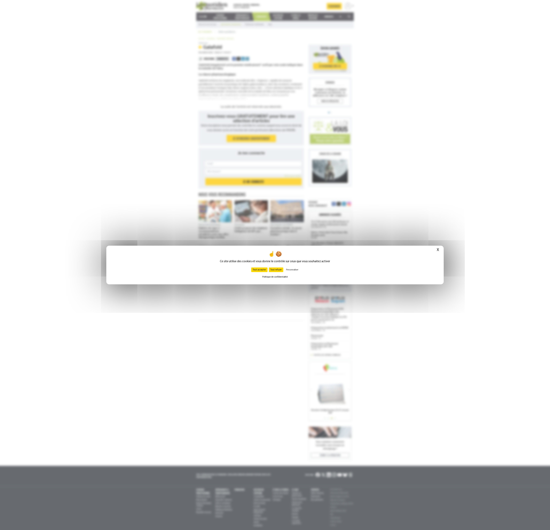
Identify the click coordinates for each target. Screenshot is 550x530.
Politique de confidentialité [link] (275, 277)
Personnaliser (292, 270)
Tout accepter (259, 270)
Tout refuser (276, 270)
